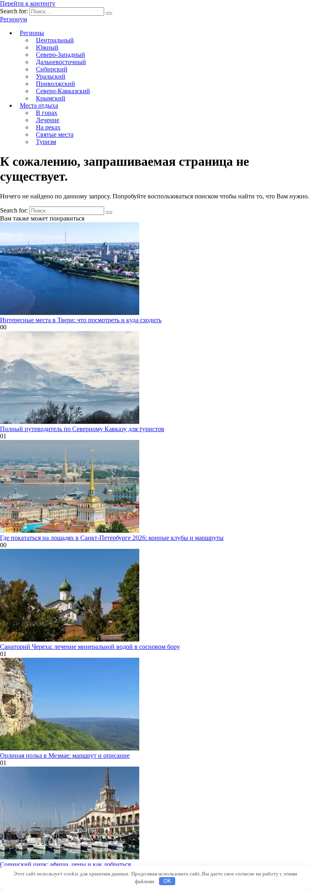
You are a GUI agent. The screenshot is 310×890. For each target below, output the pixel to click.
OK (167, 881)
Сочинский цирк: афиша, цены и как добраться (65, 864)
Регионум (13, 19)
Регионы (32, 32)
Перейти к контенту (27, 3)
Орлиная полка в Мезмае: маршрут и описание (65, 755)
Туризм (46, 141)
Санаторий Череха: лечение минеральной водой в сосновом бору (90, 646)
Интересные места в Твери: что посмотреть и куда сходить (80, 320)
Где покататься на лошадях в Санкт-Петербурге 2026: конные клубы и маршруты (112, 537)
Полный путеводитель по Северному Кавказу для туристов (82, 428)
